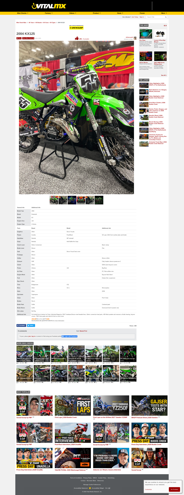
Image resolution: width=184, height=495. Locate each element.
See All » (164, 75)
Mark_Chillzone (72, 360)
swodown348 (37, 380)
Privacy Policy (87, 478)
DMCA (95, 478)
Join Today (135, 17)
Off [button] (109, 488)
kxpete (122, 360)
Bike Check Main (21, 22)
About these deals (144, 28)
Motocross (100, 480)
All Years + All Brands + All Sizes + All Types (42, 22)
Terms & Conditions (76, 478)
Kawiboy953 (37, 360)
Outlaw (104, 380)
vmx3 (18, 380)
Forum (142, 13)
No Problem (174, 489)
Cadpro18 (88, 360)
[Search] (166, 17)
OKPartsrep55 (129, 37)
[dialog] (163, 486)
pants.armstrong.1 (21, 360)
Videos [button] (72, 13)
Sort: (77, 331)
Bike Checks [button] (22, 13)
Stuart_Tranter (54, 360)
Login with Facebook (70, 336)
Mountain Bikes (91, 480)
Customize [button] (148, 489)
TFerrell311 (54, 380)
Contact (83, 480)
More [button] (163, 13)
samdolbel (71, 380)
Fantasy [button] (48, 13)
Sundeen (88, 380)
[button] (54, 200)
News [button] (119, 13)
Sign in (142, 17)
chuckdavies (123, 380)
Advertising (111, 478)
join (29, 336)
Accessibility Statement (81, 488)
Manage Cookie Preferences (92, 484)
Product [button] (96, 13)
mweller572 (105, 360)
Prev (19, 38)
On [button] (106, 488)
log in (33, 336)
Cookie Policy (102, 478)
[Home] (49, 6)
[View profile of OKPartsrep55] (135, 38)
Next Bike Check (27, 38)
